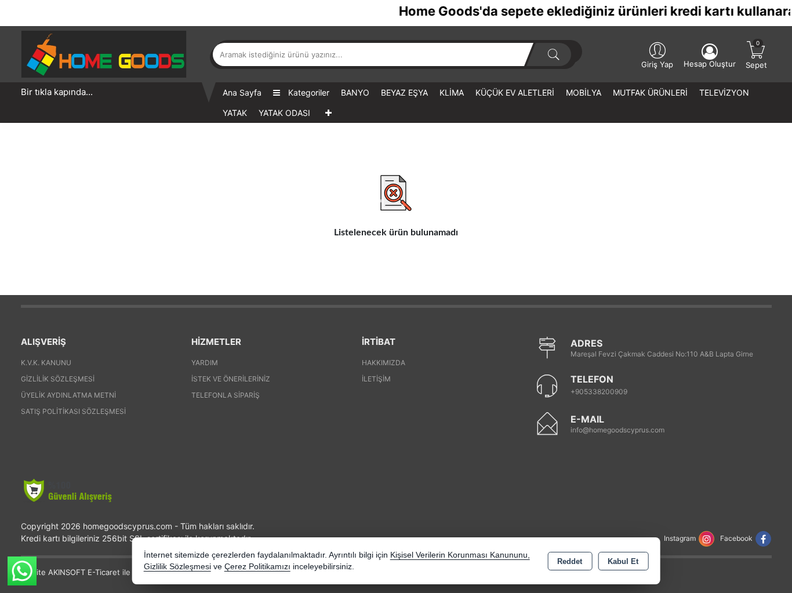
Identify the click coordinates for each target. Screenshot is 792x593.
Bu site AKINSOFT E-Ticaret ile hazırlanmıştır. (101, 572)
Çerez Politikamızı (257, 566)
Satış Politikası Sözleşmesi (73, 411)
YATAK (235, 113)
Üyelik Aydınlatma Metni (68, 395)
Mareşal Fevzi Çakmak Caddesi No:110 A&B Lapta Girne (662, 354)
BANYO (355, 92)
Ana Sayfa (242, 92)
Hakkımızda (383, 362)
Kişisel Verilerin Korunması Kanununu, (460, 555)
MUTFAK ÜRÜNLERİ (650, 92)
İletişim (376, 378)
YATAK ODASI (284, 113)
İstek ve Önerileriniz (230, 378)
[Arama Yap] (553, 54)
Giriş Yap (657, 64)
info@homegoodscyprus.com (617, 429)
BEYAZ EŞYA (404, 92)
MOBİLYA (583, 92)
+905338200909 (599, 391)
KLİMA (451, 92)
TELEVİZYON (724, 92)
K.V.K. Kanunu (46, 362)
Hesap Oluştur (710, 63)
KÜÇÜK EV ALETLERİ (514, 92)
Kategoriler (307, 92)
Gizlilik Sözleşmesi (58, 378)
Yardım (204, 362)
